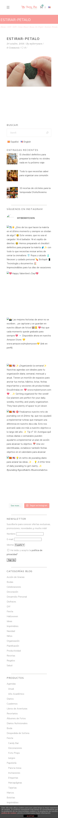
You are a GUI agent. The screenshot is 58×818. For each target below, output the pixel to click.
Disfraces (11, 601)
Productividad (14, 650)
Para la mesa (14, 768)
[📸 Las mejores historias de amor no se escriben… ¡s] (29, 340)
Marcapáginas (15, 782)
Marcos (10, 792)
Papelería (11, 762)
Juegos (11, 758)
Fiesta (10, 611)
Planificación (13, 645)
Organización (13, 640)
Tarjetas (12, 787)
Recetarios (12, 713)
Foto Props (14, 752)
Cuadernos (12, 703)
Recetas (11, 655)
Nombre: (11, 533)
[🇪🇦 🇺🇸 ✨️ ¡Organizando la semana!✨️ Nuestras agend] (29, 386)
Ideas (9, 621)
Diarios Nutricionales (17, 723)
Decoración (12, 591)
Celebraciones (14, 586)
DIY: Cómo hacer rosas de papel (28, 27)
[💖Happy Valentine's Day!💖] (29, 294)
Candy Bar (13, 743)
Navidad (11, 631)
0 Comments (13, 47)
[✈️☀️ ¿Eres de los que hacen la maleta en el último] (29, 247)
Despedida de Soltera (18, 733)
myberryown (36, 43)
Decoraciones (15, 748)
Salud (9, 665)
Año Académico (16, 693)
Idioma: (11, 544)
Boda (9, 728)
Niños (9, 636)
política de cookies (9, 813)
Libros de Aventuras (17, 708)
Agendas (11, 683)
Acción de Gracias (16, 577)
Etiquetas (13, 777)
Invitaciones (14, 772)
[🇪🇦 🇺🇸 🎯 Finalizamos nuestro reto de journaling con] (29, 432)
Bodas (10, 582)
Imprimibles (12, 626)
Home (3, 27)
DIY (9, 27)
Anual (11, 688)
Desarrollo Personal (17, 596)
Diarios (10, 698)
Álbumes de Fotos (16, 718)
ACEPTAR (30, 816)
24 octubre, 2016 (15, 43)
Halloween (12, 616)
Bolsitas (11, 797)
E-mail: (10, 539)
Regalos (11, 660)
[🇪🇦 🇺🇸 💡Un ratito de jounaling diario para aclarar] (29, 478)
